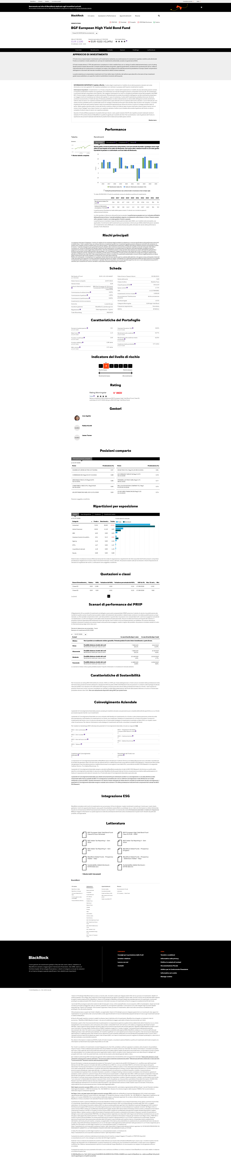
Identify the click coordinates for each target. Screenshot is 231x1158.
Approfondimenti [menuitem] (125, 16)
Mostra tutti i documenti (92, 874)
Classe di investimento (79, 582)
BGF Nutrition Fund (91, 929)
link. (137, 726)
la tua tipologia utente (84, 8)
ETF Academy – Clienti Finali (123, 893)
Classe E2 (75, 586)
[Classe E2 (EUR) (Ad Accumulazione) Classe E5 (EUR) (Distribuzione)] (84, 33)
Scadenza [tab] (98, 514)
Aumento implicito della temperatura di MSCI (95, 1060)
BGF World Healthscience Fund (92, 926)
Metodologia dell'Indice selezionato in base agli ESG (144, 1058)
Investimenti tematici (106, 891)
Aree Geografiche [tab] (86, 514)
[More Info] (126, 41)
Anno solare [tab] (99, 142)
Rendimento (95, 50)
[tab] (81, 147)
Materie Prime (90, 905)
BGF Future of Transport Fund (92, 936)
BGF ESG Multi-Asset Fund (93, 920)
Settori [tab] (75, 514)
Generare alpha (105, 889)
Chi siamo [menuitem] (91, 16)
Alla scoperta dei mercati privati (107, 896)
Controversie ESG (76, 1060)
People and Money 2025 (107, 893)
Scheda (110, 50)
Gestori (122, 50)
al (72, 634)
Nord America (89, 917)
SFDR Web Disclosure (146, 22)
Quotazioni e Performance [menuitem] (107, 16)
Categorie (75, 521)
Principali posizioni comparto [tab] (81, 458)
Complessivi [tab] (122, 142)
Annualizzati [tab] (110, 142)
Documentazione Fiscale (122, 889)
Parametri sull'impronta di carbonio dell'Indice (84, 1058)
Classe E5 (75, 590)
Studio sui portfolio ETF (107, 899)
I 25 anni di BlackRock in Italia (77, 894)
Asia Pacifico (89, 913)
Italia (198, 1)
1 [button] (108, 596)
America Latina (90, 915)
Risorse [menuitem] (137, 16)
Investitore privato (188, 1)
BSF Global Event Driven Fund (92, 923)
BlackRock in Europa (76, 891)
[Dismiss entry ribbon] (201, 7)
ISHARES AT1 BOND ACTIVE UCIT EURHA (84, 470)
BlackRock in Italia (76, 889)
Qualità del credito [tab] (109, 514)
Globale (88, 907)
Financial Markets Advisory (77, 900)
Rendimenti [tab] (99, 137)
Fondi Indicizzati (90, 894)
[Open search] (159, 16)
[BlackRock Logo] (39, 958)
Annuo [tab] (133, 142)
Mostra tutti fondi (90, 890)
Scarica (157, 22)
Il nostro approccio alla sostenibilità (76, 897)
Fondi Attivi (89, 892)
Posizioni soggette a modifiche (80, 499)
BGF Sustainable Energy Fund (92, 932)
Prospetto (133, 22)
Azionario (89, 898)
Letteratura (151, 50)
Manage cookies (166, 976)
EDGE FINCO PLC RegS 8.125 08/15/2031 (130, 470)
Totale (91, 396)
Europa (88, 909)
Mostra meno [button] (153, 120)
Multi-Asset (89, 903)
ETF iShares (89, 896)
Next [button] (110, 596)
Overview (78, 50)
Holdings (136, 50)
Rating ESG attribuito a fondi (149, 1056)
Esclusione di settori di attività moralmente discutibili (113, 1058)
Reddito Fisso (90, 900)
